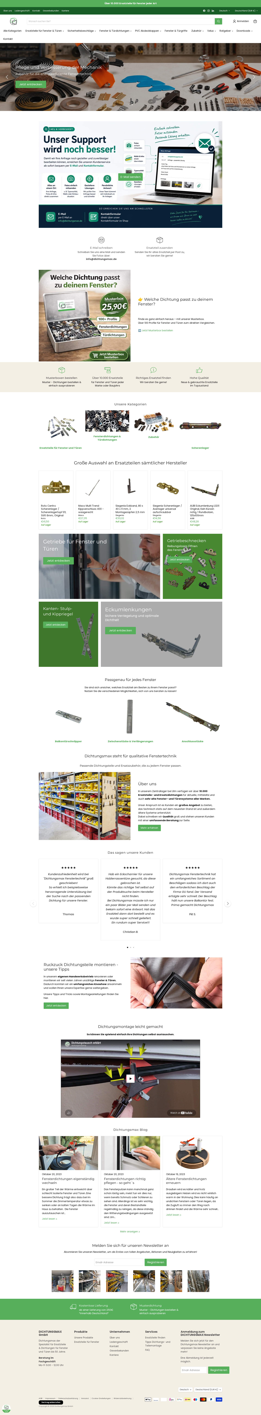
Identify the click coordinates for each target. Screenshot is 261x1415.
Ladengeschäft (22, 11)
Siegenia (120, 515)
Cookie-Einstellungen (101, 1398)
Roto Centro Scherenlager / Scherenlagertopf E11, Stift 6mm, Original (53, 510)
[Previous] (33, 903)
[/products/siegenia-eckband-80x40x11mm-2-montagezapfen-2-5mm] (131, 488)
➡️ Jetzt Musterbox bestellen (155, 330)
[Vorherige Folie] (7, 77)
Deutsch (223, 10)
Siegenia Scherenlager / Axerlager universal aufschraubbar (167, 509)
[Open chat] (6, 1408)
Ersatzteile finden (155, 1337)
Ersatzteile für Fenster (86, 1342)
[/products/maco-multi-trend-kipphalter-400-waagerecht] (93, 488)
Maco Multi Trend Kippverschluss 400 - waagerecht (91, 509)
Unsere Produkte (83, 1337)
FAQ (147, 1350)
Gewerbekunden (51, 11)
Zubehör (196, 30)
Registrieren (155, 1262)
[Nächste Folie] (253, 77)
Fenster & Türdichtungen (115, 30)
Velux (210, 30)
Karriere (65, 11)
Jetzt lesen (49, 1219)
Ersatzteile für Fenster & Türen (44, 30)
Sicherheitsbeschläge (81, 30)
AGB (40, 1398)
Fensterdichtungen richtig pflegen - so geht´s (125, 1181)
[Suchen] (218, 21)
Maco (81, 515)
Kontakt (36, 11)
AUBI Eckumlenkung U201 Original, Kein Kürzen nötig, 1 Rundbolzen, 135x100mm (204, 510)
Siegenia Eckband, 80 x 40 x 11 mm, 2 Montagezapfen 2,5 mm (130, 509)
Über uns (7, 11)
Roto (43, 518)
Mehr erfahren (149, 828)
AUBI (192, 518)
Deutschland (245, 10)
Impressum (50, 1398)
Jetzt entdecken (30, 84)
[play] (130, 1079)
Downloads (244, 30)
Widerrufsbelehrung (122, 1398)
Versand (85, 1398)
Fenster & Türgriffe (176, 30)
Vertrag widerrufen (50, 1402)
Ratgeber (226, 30)
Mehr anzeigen (129, 1231)
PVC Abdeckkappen (147, 30)
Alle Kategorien (12, 30)
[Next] (227, 903)
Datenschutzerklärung (68, 1398)
